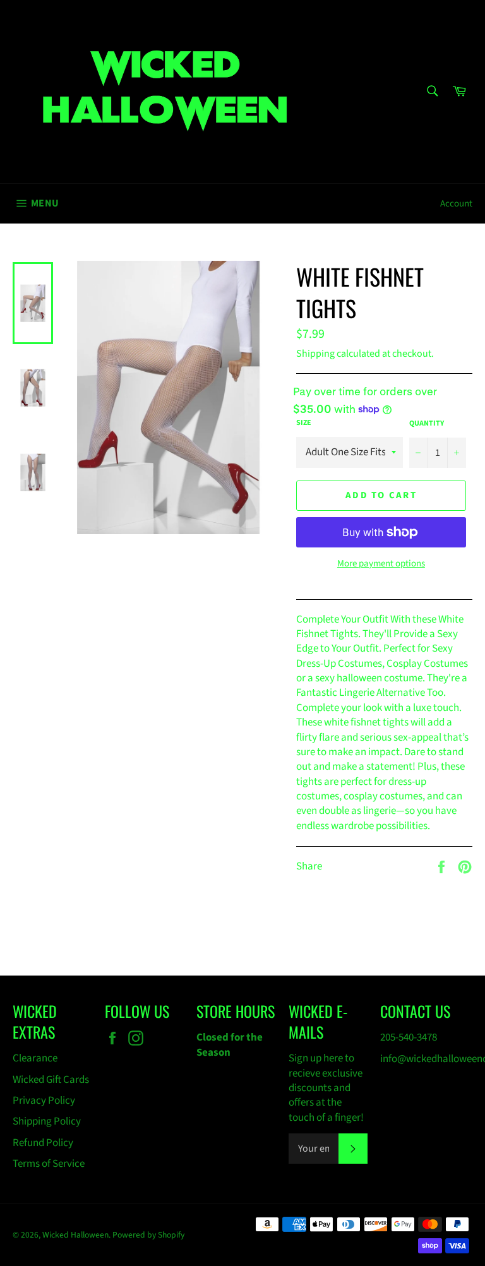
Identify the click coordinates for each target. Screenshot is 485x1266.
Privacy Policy (44, 1100)
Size (303, 423)
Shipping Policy (47, 1121)
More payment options (381, 564)
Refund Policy (43, 1142)
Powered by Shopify (148, 1235)
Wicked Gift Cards (51, 1079)
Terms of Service (49, 1163)
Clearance (35, 1058)
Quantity (426, 424)
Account (456, 203)
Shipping (315, 354)
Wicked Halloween (75, 1235)
